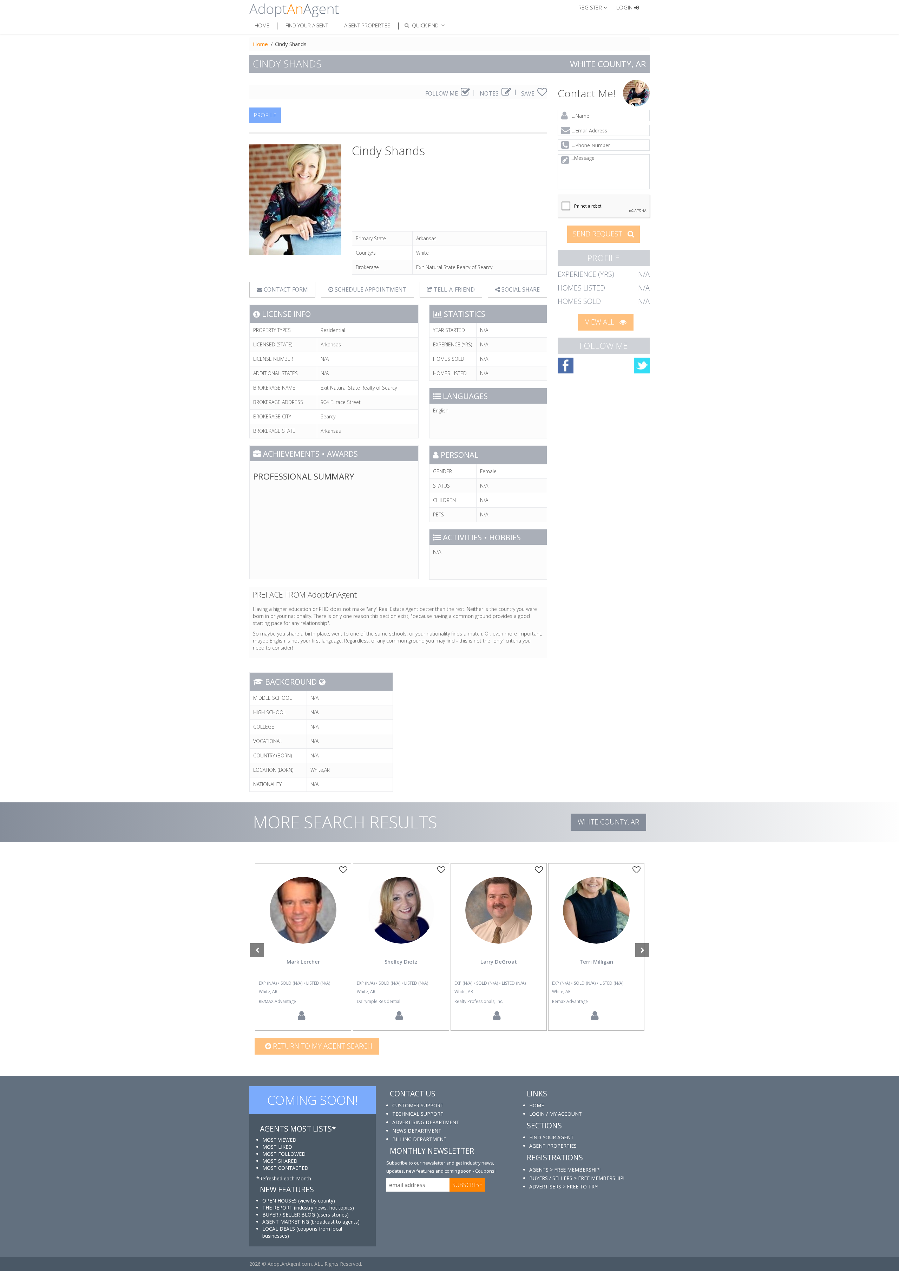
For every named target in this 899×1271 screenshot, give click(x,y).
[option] (303, 947)
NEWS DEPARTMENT (416, 1130)
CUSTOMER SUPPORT (418, 1105)
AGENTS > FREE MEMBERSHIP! (565, 1169)
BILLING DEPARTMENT (419, 1139)
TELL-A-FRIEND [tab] (453, 289)
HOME (536, 1105)
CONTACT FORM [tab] (285, 289)
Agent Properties (367, 25)
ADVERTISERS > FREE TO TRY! (563, 1186)
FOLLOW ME (442, 93)
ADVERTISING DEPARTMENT (425, 1122)
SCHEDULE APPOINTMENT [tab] (370, 289)
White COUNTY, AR (608, 822)
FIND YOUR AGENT (551, 1137)
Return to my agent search (321, 1046)
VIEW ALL (600, 322)
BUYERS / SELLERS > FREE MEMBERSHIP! (576, 1178)
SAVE (528, 93)
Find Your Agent (307, 25)
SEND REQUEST (598, 234)
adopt (303, 916)
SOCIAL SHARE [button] (520, 289)
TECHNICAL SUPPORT (418, 1113)
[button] (595, 7)
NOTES (490, 93)
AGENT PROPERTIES (553, 1145)
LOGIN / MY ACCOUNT (555, 1113)
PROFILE (265, 115)
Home (262, 25)
